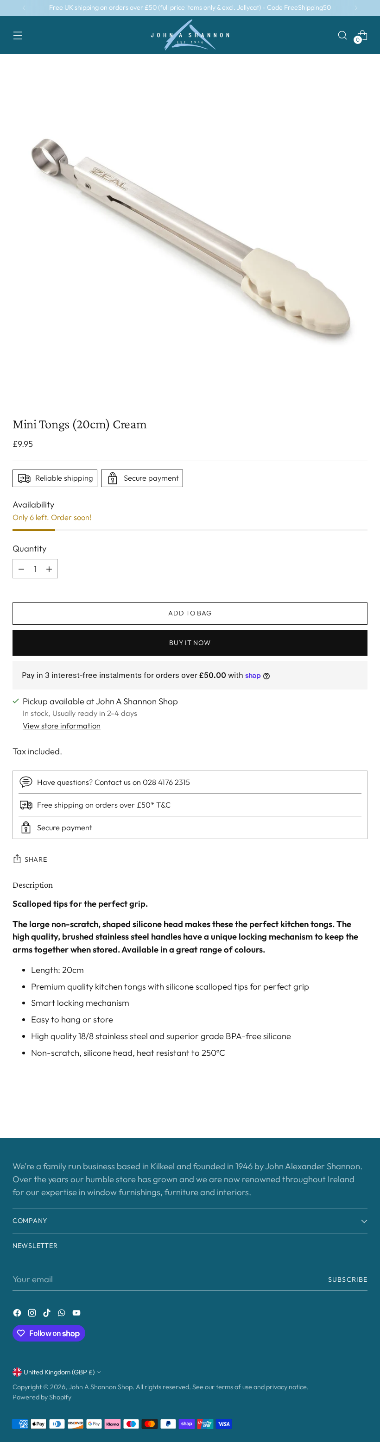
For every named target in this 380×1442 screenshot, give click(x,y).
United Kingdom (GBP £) (59, 1372)
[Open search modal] (342, 34)
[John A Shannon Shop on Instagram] (32, 1314)
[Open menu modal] (17, 34)
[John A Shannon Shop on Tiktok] (47, 1314)
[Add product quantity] (49, 568)
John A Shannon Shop (101, 1387)
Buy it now (189, 643)
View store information (62, 725)
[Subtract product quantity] (21, 568)
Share (36, 859)
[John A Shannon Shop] (190, 34)
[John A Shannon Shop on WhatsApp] (62, 1314)
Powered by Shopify (42, 1397)
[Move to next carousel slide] (359, 1106)
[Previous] (24, 8)
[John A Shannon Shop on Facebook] (18, 1314)
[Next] (356, 8)
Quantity (29, 548)
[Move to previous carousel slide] (338, 1106)
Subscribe (347, 1279)
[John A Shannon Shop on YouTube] (77, 1314)
